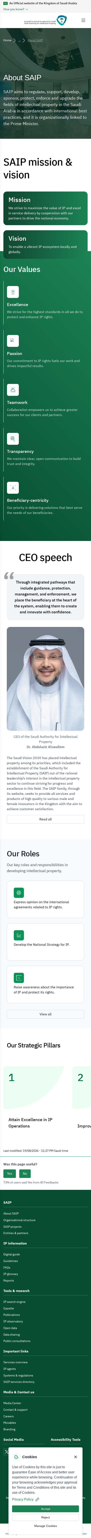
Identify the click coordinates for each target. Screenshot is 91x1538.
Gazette (8, 1308)
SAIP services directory (18, 1382)
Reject (45, 1517)
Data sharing (11, 1334)
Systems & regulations (18, 1375)
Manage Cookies (45, 1526)
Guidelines (10, 1261)
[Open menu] (83, 20)
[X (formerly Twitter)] (6, 1451)
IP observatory (13, 1321)
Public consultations (16, 1341)
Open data (10, 1328)
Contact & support (15, 1410)
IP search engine (14, 1302)
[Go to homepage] (45, 20)
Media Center (12, 1403)
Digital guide (11, 1254)
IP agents (9, 1369)
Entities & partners (15, 1233)
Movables (9, 1423)
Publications (11, 1315)
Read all (45, 819)
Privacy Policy (22, 1499)
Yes (9, 1173)
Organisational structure (19, 1220)
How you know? (13, 9)
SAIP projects (12, 1227)
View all (45, 1014)
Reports (8, 1280)
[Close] (75, 1457)
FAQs (6, 1267)
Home (7, 40)
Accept (45, 1509)
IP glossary (10, 1274)
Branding (9, 1429)
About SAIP (11, 1213)
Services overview (15, 1362)
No (25, 1173)
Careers (8, 1416)
